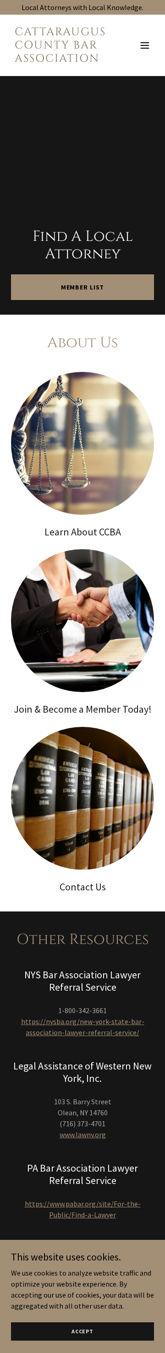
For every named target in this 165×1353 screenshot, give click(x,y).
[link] (61, 59)
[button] (145, 45)
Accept (83, 1331)
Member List (82, 287)
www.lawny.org (83, 1134)
